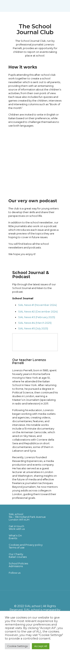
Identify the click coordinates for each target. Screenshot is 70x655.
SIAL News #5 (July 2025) (33, 328)
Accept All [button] (40, 646)
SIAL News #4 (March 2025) (35, 322)
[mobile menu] (64, 6)
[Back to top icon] (35, 598)
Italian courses (18, 556)
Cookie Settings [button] (17, 646)
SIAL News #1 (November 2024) (37, 304)
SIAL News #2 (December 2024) (38, 311)
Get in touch (16, 526)
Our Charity (16, 554)
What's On (15, 535)
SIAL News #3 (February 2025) (36, 317)
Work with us (17, 528)
